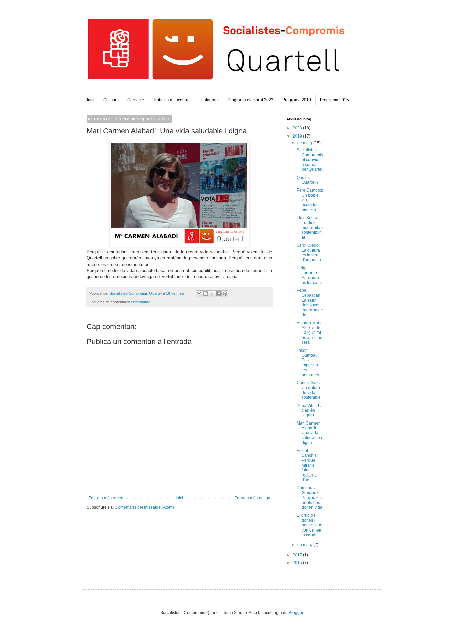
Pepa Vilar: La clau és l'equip (310, 410)
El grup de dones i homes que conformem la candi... (309, 525)
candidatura (140, 302)
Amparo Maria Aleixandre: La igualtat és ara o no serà (310, 333)
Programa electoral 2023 (250, 99)
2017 (297, 555)
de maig (305, 143)
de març (305, 544)
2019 (297, 136)
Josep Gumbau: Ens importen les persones (308, 362)
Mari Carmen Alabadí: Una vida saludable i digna (309, 433)
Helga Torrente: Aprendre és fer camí (309, 275)
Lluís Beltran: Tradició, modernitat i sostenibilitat (310, 227)
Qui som (111, 99)
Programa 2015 (334, 99)
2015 (297, 562)
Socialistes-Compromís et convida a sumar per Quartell (310, 160)
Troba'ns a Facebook (172, 99)
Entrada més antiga (252, 498)
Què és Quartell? (308, 180)
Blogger (296, 612)
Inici (90, 99)
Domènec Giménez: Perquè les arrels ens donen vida (309, 497)
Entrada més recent (106, 498)
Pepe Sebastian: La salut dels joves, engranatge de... (310, 302)
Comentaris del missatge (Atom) (144, 507)
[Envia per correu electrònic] (199, 293)
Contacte (135, 99)
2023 (297, 128)
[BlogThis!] (205, 293)
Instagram (209, 99)
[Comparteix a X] (212, 293)
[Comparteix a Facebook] (218, 293)
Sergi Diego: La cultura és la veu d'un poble (309, 252)
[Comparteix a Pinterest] (224, 293)
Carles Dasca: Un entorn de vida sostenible (310, 390)
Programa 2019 (296, 99)
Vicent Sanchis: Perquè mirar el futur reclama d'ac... (307, 465)
